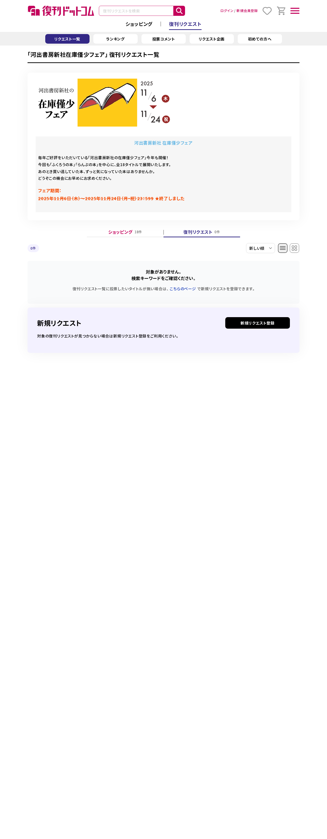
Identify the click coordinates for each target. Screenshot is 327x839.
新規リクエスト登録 (258, 323)
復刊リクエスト (185, 23)
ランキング (115, 39)
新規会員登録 (247, 10)
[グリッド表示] (294, 248)
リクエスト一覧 (67, 39)
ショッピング (138, 23)
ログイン (226, 10)
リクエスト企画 (212, 39)
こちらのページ (183, 288)
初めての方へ (260, 39)
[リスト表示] (283, 248)
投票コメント (163, 39)
